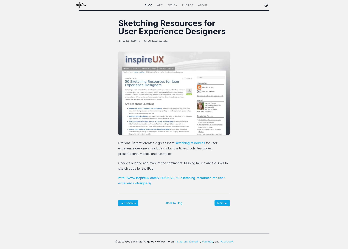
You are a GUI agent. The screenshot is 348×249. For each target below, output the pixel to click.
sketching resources (190, 143)
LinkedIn (194, 241)
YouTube (207, 241)
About (203, 5)
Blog (148, 5)
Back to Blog (174, 203)
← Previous (128, 203)
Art (160, 5)
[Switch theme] (266, 5)
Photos (187, 5)
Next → (222, 203)
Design (172, 5)
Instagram (181, 241)
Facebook (226, 241)
